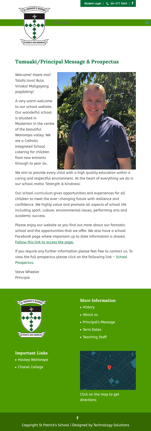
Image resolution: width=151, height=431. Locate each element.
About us (90, 314)
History (89, 307)
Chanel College (30, 367)
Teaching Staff (95, 337)
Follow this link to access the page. (44, 242)
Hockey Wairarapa (33, 360)
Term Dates (92, 329)
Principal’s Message (99, 322)
